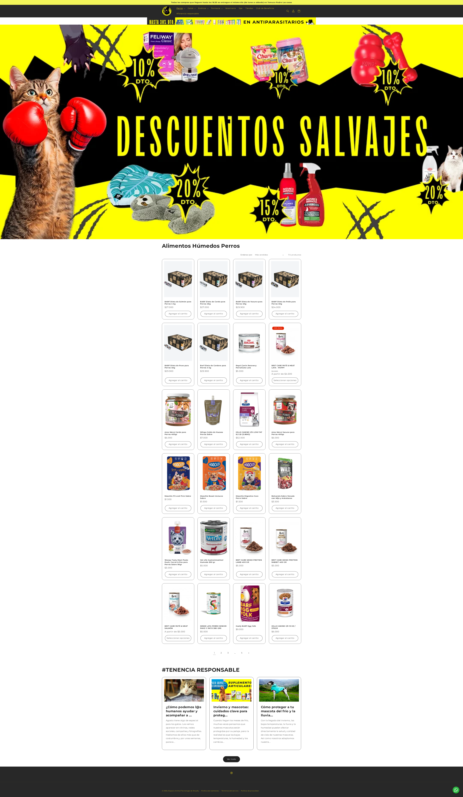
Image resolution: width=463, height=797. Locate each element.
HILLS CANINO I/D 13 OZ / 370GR (283, 627)
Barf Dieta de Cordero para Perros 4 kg (213, 366)
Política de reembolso (210, 791)
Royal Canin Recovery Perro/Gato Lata (246, 366)
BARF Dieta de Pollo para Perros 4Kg (284, 302)
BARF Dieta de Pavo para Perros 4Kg (177, 366)
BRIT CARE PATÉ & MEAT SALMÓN (176, 627)
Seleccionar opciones (285, 380)
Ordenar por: (246, 255)
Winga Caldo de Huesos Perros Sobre (211, 433)
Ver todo (231, 759)
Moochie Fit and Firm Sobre (178, 496)
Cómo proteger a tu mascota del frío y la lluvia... (278, 711)
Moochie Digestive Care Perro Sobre (247, 497)
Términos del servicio (229, 791)
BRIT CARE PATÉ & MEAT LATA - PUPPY (283, 366)
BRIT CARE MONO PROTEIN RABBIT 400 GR (285, 561)
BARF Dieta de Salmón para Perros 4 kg (178, 302)
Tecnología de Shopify (190, 791)
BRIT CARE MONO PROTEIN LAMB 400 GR (249, 561)
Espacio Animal (174, 791)
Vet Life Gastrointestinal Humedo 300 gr (211, 561)
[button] (180, 8)
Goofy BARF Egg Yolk (246, 626)
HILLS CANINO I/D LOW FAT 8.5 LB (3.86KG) (249, 433)
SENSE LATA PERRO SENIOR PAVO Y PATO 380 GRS (213, 627)
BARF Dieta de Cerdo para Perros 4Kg (212, 302)
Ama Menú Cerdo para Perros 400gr (175, 433)
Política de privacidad (250, 791)
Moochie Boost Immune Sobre (211, 497)
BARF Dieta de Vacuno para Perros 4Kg (249, 302)
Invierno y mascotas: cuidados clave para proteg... (231, 711)
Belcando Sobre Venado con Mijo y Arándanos (283, 497)
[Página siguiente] (248, 653)
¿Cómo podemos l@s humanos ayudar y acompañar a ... (183, 711)
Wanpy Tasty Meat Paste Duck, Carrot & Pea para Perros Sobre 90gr (176, 562)
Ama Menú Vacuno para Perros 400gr (283, 433)
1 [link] (214, 653)
